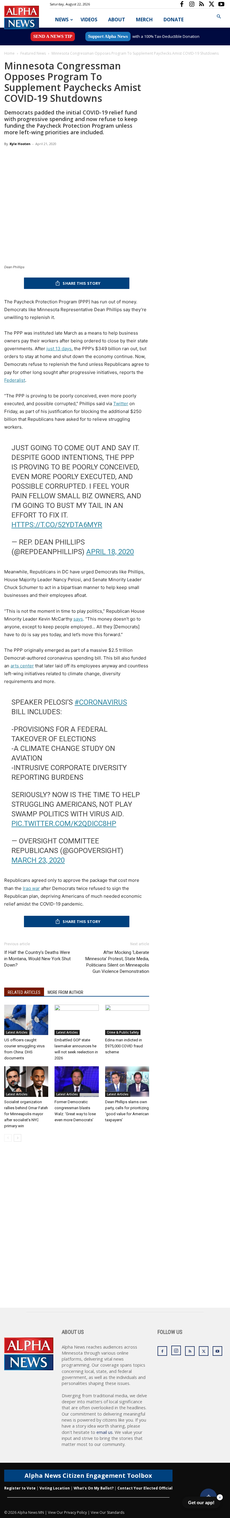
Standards (115, 1512)
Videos (89, 19)
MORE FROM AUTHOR (65, 992)
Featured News (33, 53)
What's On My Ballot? (94, 1488)
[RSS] (201, 4)
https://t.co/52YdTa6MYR (56, 525)
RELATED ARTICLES (24, 992)
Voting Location (55, 1488)
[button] (218, 17)
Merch (144, 19)
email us (104, 1432)
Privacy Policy (75, 1512)
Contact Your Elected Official (144, 1488)
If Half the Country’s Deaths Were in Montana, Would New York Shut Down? (37, 959)
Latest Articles (17, 1032)
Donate (174, 19)
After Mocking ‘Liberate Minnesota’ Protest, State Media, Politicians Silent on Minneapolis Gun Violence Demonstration (117, 962)
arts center (22, 666)
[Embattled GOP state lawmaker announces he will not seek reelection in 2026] (77, 1020)
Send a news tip (52, 36)
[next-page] (17, 1138)
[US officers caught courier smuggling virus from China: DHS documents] (26, 1020)
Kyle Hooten (20, 143)
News (62, 19)
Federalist (14, 380)
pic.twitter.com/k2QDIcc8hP (63, 823)
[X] (211, 4)
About (116, 19)
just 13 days (59, 348)
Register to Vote (20, 1488)
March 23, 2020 (38, 860)
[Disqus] (76, 1231)
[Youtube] (221, 4)
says (78, 619)
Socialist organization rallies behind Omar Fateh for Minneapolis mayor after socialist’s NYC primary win (26, 1114)
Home (9, 53)
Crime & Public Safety (123, 1032)
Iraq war (31, 888)
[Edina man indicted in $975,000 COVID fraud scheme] (127, 1020)
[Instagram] (191, 4)
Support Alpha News (108, 36)
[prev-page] (8, 1138)
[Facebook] (181, 4)
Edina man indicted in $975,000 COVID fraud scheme (124, 1046)
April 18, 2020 (110, 552)
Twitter (120, 403)
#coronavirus (101, 702)
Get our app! (201, 1502)
